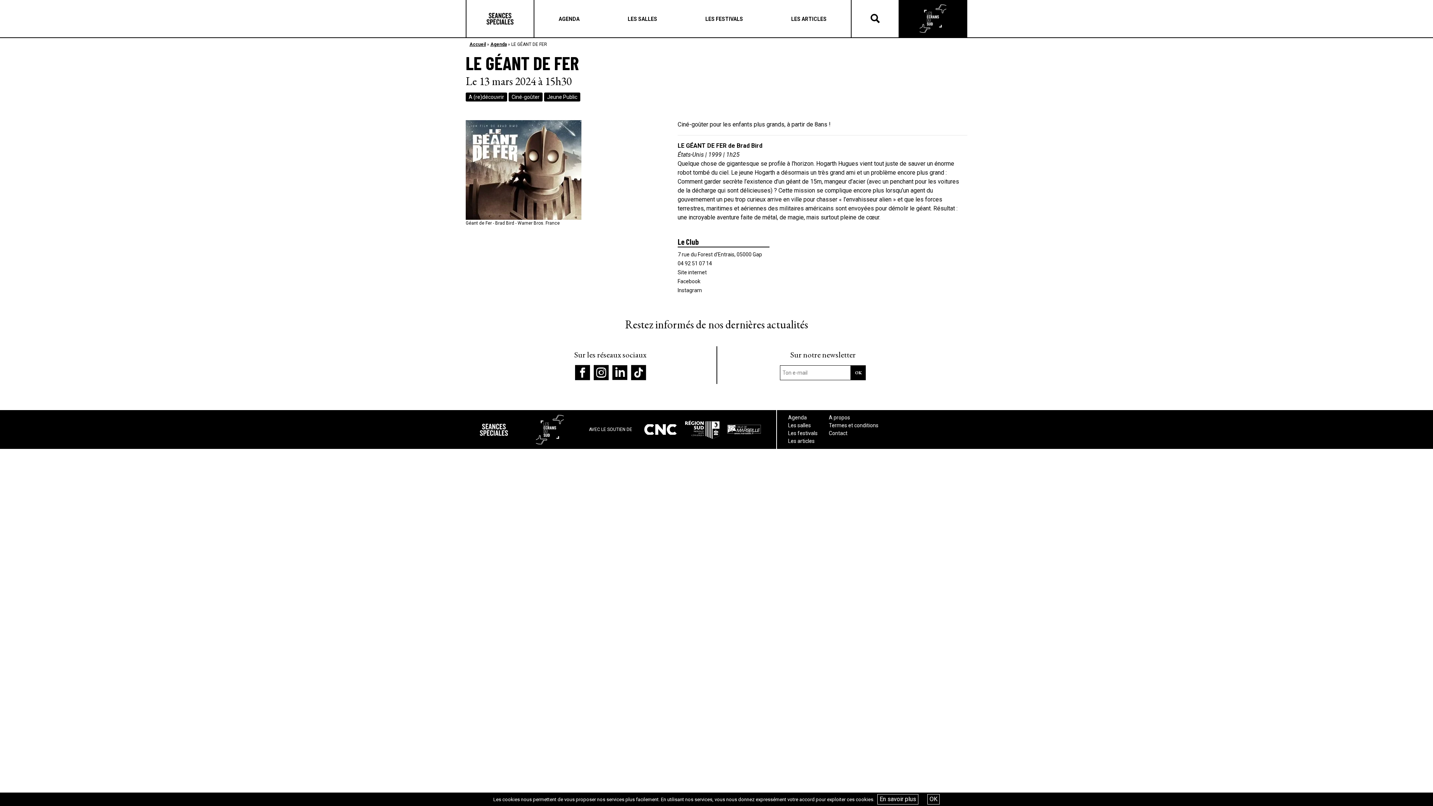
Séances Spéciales (500, 18)
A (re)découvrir (486, 97)
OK (933, 799)
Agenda (498, 44)
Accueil (477, 44)
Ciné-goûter (526, 97)
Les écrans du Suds (933, 18)
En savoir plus (898, 799)
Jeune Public (562, 97)
